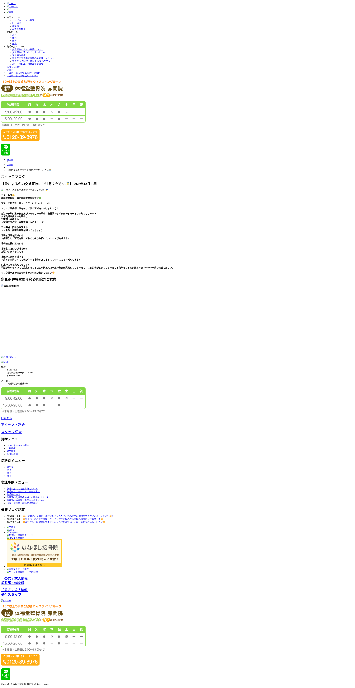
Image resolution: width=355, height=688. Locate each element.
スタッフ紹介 (13, 67)
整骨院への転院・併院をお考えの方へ (31, 61)
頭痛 (14, 43)
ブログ (10, 70)
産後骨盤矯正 (19, 29)
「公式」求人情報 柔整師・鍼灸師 (23, 73)
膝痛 (14, 41)
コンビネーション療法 (23, 20)
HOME (10, 159)
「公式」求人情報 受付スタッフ (22, 75)
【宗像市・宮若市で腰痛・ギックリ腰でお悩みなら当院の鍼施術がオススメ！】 (63, 519)
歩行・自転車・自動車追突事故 (27, 64)
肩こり (15, 35)
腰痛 (14, 38)
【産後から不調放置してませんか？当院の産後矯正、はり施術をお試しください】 (64, 522)
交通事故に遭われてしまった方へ (28, 52)
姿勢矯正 (16, 26)
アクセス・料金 (13, 424)
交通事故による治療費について (27, 49)
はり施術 (16, 23)
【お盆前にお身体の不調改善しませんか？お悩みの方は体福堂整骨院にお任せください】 (67, 516)
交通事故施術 (19, 55)
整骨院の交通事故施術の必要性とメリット (33, 58)
